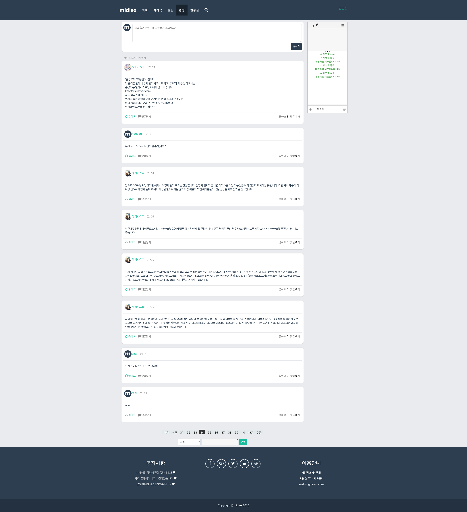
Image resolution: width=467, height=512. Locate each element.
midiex (128, 10)
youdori (137, 133)
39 (236, 432)
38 (229, 432)
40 (243, 432)
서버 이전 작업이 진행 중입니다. (154, 472)
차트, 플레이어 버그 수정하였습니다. (154, 478)
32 (188, 432)
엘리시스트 (138, 173)
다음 (250, 432)
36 (216, 432)
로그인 (343, 8)
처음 (166, 432)
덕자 (134, 393)
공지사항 (155, 462)
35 (209, 432)
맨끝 (259, 432)
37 (223, 432)
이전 (174, 432)
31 (182, 432)
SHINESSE (138, 67)
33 (195, 432)
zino (134, 353)
